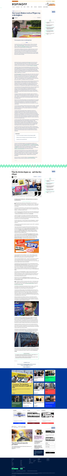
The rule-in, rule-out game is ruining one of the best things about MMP (25, 135)
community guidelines (31, 157)
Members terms (39, 461)
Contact (30, 460)
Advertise (35, 460)
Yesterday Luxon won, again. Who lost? (21, 139)
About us (30, 461)
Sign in (53, 1)
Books (21, 461)
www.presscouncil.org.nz (19, 473)
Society (21, 460)
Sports (21, 462)
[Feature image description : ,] (39, 432)
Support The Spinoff (15, 1)
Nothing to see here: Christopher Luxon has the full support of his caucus (26, 137)
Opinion (35, 17)
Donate (38, 460)
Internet (12, 462)
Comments (39, 176)
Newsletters (48, 460)
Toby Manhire (16, 17)
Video (12, 460)
